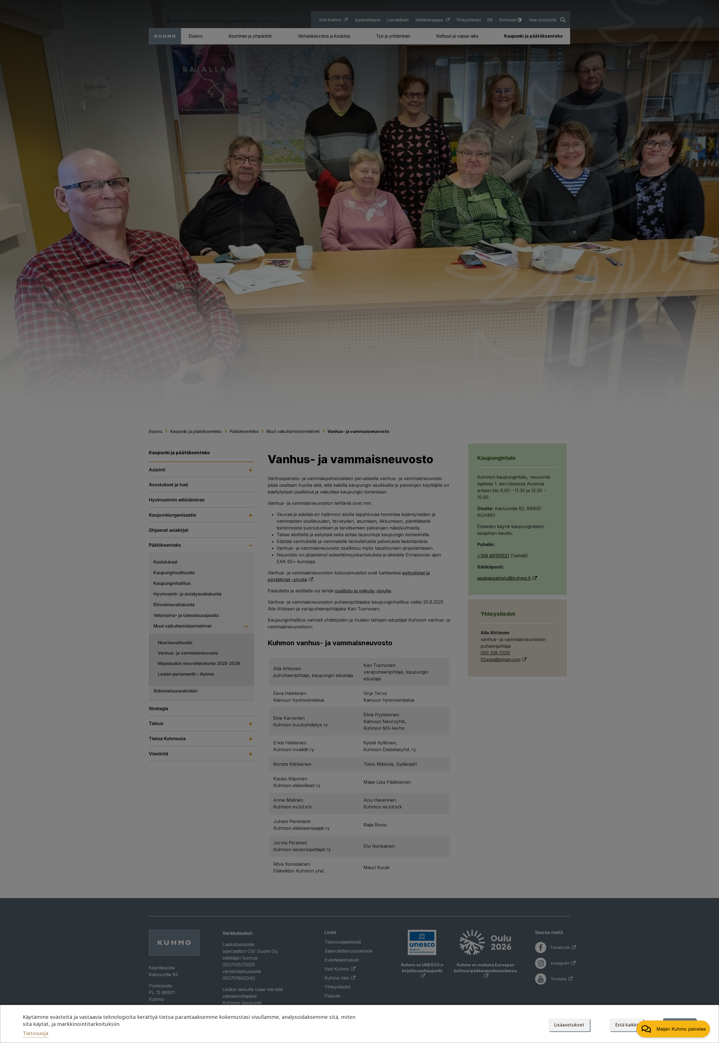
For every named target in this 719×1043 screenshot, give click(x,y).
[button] (673, 1029)
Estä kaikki (626, 1025)
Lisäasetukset (569, 1025)
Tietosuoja (35, 1033)
